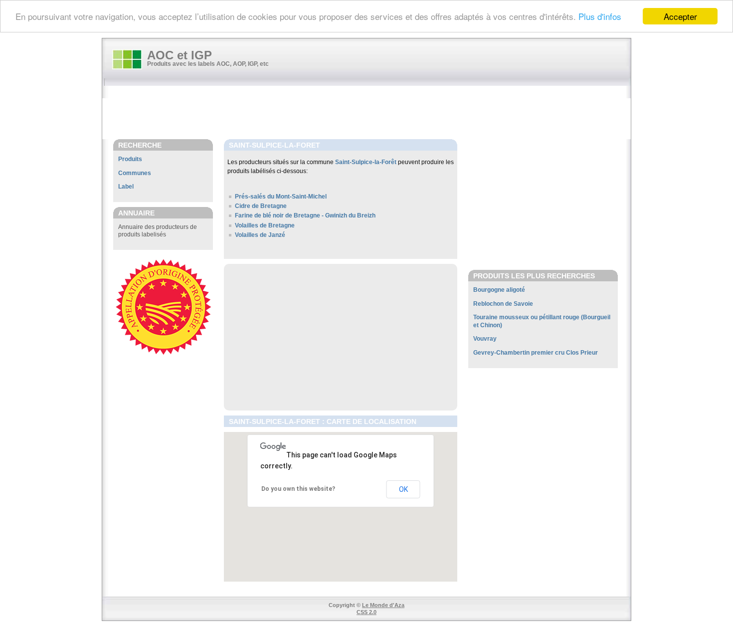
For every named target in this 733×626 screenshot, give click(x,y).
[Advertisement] (371, 113)
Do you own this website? (298, 488)
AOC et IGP (179, 55)
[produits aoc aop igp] (127, 59)
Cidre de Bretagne (261, 206)
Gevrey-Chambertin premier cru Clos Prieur (535, 352)
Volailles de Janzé (260, 234)
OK (403, 489)
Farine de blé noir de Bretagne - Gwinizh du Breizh (305, 215)
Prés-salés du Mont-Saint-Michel (281, 196)
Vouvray (485, 338)
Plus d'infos (599, 16)
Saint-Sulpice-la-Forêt (365, 162)
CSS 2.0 (366, 612)
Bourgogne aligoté (499, 289)
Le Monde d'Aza (383, 605)
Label (126, 186)
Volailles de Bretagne (265, 225)
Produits (130, 159)
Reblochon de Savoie (503, 303)
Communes (134, 173)
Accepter (680, 16)
